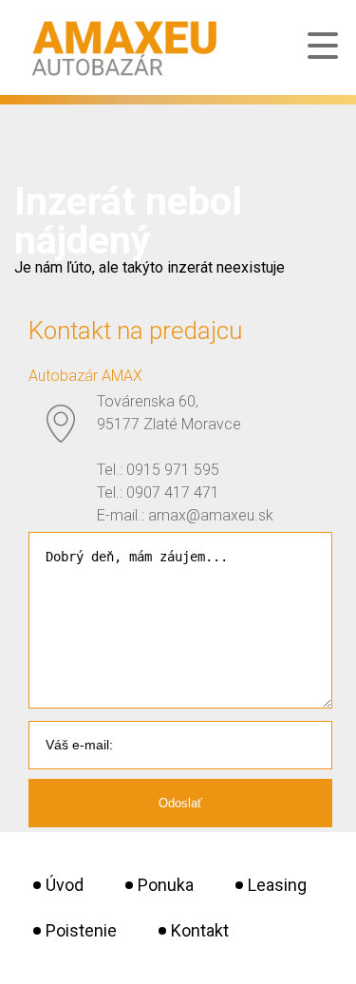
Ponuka (166, 885)
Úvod (65, 885)
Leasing (277, 885)
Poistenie (81, 930)
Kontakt (200, 930)
